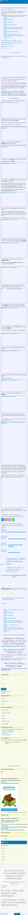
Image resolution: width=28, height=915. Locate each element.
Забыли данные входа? (5, 691)
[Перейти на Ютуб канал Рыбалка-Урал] (4, 552)
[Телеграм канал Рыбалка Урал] (14, 443)
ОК (1, 771)
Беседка (3, 715)
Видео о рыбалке (5, 723)
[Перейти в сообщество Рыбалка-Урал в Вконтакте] (4, 539)
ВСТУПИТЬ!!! (24, 740)
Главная (3, 698)
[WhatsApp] (13, 519)
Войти (4, 689)
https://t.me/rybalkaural (21, 83)
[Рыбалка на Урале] (4, 0)
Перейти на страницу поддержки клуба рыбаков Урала (15, 569)
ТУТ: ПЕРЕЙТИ (15, 120)
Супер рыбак (4, 46)
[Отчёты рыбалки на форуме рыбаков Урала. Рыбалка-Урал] (14, 110)
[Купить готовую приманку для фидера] (12, 829)
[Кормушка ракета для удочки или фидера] (7, 821)
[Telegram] (9, 519)
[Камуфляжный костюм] (10, 820)
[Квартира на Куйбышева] (10, 783)
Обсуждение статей (6, 721)
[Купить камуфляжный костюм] (14, 646)
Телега (3, 859)
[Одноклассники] (6, 519)
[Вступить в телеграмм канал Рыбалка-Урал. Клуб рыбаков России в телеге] (14, 753)
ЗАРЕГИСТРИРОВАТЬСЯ (11, 187)
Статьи (3, 851)
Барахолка (4, 718)
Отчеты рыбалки (5, 710)
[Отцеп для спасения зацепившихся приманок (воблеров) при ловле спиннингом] (14, 827)
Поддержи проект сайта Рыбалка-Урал (16, 561)
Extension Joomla (25, 774)
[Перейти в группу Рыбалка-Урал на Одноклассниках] (4, 532)
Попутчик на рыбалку (6, 712)
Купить (3, 848)
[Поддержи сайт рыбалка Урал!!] (3, 564)
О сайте (3, 856)
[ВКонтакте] (2, 519)
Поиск (3, 703)
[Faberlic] (14, 781)
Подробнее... (4, 603)
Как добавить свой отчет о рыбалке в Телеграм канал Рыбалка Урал (11, 42)
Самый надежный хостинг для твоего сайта (12, 659)
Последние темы (5, 701)
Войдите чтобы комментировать (8, 593)
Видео (3, 854)
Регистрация (3, 693)
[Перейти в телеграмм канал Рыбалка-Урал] (4, 545)
